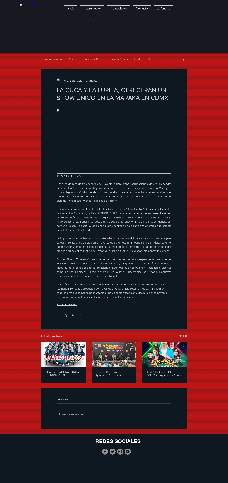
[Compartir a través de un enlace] (80, 315)
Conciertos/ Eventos (67, 304)
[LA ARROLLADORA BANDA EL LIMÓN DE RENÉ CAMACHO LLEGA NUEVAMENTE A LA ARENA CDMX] (63, 354)
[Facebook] (105, 452)
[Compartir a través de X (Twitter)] (65, 315)
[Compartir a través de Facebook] (58, 315)
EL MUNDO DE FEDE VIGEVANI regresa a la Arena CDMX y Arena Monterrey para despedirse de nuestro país (163, 374)
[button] (182, 59)
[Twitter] (113, 452)
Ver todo (183, 336)
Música (73, 59)
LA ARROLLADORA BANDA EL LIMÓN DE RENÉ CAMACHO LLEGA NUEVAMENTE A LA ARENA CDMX (62, 374)
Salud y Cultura (119, 59)
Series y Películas (94, 59)
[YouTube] (128, 452)
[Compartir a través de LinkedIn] (73, 315)
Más (150, 59)
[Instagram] (120, 452)
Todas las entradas (52, 59)
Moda (137, 59)
